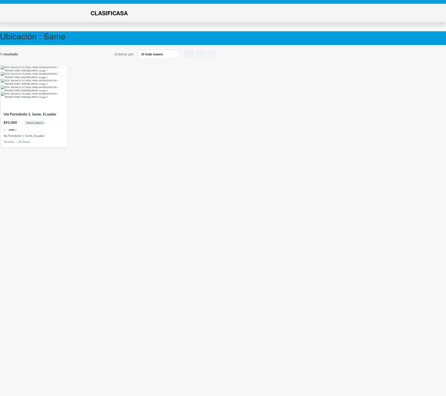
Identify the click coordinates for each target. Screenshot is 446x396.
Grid (189, 54)
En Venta (24, 142)
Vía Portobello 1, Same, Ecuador (29, 114)
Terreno (8, 142)
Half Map (211, 54)
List (200, 54)
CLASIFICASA (109, 13)
